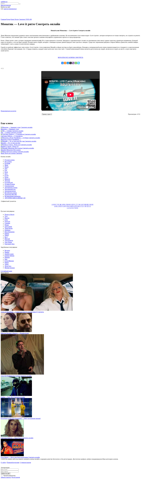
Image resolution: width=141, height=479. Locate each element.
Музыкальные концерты (13, 196)
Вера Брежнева (9, 232)
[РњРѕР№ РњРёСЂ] (68, 63)
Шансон (7, 179)
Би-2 (6, 237)
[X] (70, 63)
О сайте (3, 462)
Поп (6, 168)
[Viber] (73, 63)
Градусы (7, 221)
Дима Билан (9, 228)
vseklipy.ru (4, 1)
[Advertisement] (70, 14)
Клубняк (7, 163)
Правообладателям (13, 462)
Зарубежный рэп (10, 189)
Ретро (6, 177)
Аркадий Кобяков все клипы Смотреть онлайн (16, 376)
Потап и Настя (9, 214)
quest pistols (8, 226)
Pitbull (7, 262)
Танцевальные (9, 186)
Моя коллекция (6, 5)
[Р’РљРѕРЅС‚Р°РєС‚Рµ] (62, 63)
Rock (6, 172)
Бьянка (7, 233)
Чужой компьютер (9, 475)
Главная (3, 19)
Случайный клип (6, 271)
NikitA (7, 235)
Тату (6, 216)
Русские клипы (10, 160)
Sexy (6, 174)
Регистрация (16, 477)
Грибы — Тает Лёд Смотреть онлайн (13, 397)
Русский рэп (9, 182)
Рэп (6, 170)
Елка (6, 220)
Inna (6, 259)
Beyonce (7, 250)
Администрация (25, 462)
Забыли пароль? (6, 477)
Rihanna (7, 257)
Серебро (7, 223)
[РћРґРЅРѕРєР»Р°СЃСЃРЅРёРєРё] (65, 63)
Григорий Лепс (10, 244)
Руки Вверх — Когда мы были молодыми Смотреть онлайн (20, 457)
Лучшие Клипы (10, 184)
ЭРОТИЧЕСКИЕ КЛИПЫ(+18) (15, 198)
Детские (7, 180)
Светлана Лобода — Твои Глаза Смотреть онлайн (17, 438)
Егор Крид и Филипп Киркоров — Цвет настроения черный (20, 418)
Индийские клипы (11, 193)
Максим (7, 239)
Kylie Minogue (9, 261)
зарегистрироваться (10, 9)
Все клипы (8, 161)
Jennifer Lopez (9, 254)
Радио (8, 19)
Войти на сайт (6, 473)
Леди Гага (8, 266)
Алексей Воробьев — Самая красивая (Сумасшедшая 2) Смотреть (22, 312)
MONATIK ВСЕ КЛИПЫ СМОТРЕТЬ (70, 57)
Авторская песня (10, 191)
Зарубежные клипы (11, 187)
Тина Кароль (9, 240)
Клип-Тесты (15, 19)
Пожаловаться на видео (8, 111)
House (7, 167)
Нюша (7, 225)
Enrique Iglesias (9, 255)
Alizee (7, 264)
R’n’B (6, 175)
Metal (6, 165)
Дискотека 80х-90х (11, 194)
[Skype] (78, 63)
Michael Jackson (10, 268)
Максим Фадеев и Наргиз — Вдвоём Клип (15, 333)
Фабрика (7, 230)
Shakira (7, 252)
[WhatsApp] (76, 63)
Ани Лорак (8, 242)
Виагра (7, 218)
